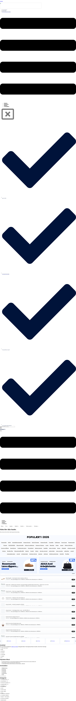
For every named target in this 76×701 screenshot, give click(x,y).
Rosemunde (71, 542)
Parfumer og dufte (5, 682)
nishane (46, 554)
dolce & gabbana (29, 545)
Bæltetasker (3, 700)
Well (3, 674)
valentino (66, 551)
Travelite (51, 542)
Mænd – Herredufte (5, 696)
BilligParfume (4, 668)
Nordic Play (10, 551)
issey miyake (52, 548)
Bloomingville (20, 545)
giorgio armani (43, 551)
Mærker (5, 105)
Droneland (30, 548)
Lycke (46, 545)
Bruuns (5, 545)
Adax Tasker (3, 691)
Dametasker (3, 681)
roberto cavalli (71, 548)
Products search (2, 426)
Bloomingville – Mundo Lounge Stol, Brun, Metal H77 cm (11, 662)
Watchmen (4, 673)
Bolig (2, 526)
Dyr (6, 526)
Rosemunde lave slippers (11, 565)
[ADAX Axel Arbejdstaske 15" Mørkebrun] (67, 565)
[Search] (1, 428)
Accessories (3, 686)
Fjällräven (57, 542)
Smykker (21, 526)
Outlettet (1, 1)
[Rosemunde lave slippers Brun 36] (29, 565)
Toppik (32, 551)
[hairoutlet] (23, 641)
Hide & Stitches (69, 545)
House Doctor (26, 542)
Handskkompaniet (17, 542)
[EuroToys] (38, 641)
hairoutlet (4, 670)
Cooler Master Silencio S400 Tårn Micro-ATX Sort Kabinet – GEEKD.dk (13, 663)
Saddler (46, 548)
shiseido (64, 548)
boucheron (13, 548)
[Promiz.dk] (9, 641)
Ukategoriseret (4, 679)
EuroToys (4, 669)
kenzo (58, 548)
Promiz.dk (4, 672)
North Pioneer (35, 542)
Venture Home (33, 554)
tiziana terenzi (38, 548)
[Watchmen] (52, 641)
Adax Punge (3, 689)
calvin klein (52, 551)
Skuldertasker (4, 684)
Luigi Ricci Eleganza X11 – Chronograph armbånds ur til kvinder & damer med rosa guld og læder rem (19, 661)
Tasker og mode (28, 526)
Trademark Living (21, 548)
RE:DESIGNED (12, 545)
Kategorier (6, 104)
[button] (38, 56)
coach (72, 551)
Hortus (4, 551)
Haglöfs (62, 554)
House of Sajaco (40, 545)
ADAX (9, 542)
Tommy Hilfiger (5, 548)
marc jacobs (59, 551)
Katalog (5, 103)
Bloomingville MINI (19, 551)
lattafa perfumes (53, 554)
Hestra (27, 551)
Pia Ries (67, 554)
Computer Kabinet (5, 695)
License (40, 554)
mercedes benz (11, 554)
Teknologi (35, 526)
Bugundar (4, 542)
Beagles (52, 545)
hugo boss (64, 542)
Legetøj (11, 526)
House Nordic (43, 542)
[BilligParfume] (67, 641)
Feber (57, 545)
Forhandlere (6, 106)
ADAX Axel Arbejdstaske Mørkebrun (48, 566)
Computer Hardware (5, 693)
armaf (18, 554)
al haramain (24, 554)
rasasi (61, 545)
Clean (36, 551)
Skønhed (16, 526)
